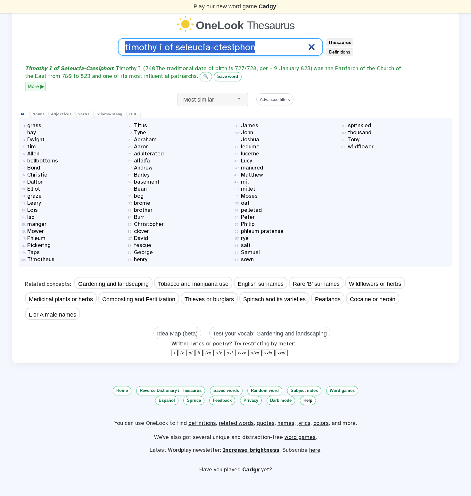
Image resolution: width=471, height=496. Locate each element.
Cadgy (267, 6)
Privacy (251, 400)
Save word (227, 76)
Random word (265, 390)
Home (122, 390)
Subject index (304, 390)
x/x (219, 353)
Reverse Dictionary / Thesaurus (171, 390)
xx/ (230, 353)
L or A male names (52, 314)
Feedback (222, 400)
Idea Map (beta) (177, 333)
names (285, 422)
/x (182, 353)
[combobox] (213, 99)
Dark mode (281, 400)
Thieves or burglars (209, 299)
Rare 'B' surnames (316, 284)
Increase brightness (251, 449)
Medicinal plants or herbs (61, 299)
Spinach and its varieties (274, 299)
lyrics (303, 422)
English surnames (261, 284)
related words (236, 422)
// (199, 353)
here (314, 449)
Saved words (226, 390)
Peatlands (328, 299)
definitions (202, 422)
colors (321, 422)
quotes (266, 422)
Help (307, 400)
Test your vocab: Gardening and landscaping (270, 333)
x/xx (255, 353)
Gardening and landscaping (113, 284)
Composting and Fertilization (138, 299)
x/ (191, 353)
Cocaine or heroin (372, 299)
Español (167, 400)
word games (300, 437)
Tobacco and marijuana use (193, 284)
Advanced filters (275, 99)
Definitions (339, 51)
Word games (342, 390)
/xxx (242, 353)
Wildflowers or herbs (375, 284)
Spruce (194, 400)
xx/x (268, 353)
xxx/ (281, 353)
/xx (208, 353)
